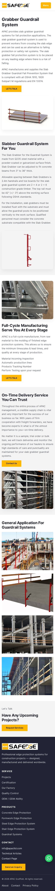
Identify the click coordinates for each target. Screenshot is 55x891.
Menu (46, 5)
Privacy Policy (30, 885)
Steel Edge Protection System (18, 823)
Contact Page (9, 858)
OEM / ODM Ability (12, 798)
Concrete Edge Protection (16, 812)
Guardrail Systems (12, 834)
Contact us (11, 463)
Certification (9, 782)
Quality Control (10, 793)
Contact (15, 885)
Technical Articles (11, 853)
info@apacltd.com (12, 848)
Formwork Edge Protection (17, 818)
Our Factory (8, 787)
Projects (6, 777)
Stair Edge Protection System (18, 828)
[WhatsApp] (49, 858)
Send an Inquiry (13, 867)
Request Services (14, 727)
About (5, 885)
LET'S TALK (11, 88)
